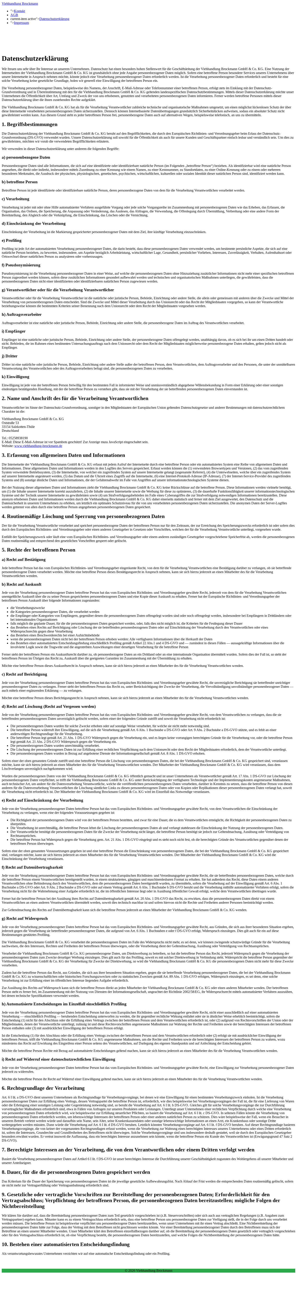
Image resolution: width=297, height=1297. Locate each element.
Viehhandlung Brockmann (20, 3)
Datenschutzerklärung (54, 19)
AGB (14, 15)
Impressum (21, 23)
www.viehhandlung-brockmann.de (38, 446)
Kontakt (19, 11)
